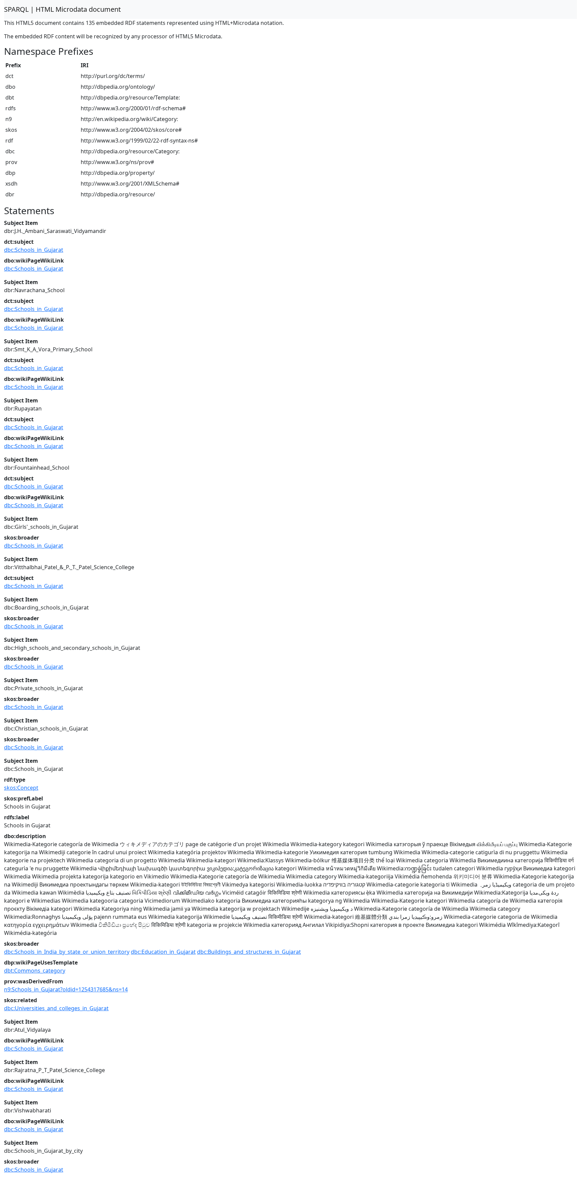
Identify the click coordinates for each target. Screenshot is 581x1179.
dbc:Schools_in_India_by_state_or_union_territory (66, 951)
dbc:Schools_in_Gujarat (33, 249)
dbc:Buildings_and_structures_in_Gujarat (249, 951)
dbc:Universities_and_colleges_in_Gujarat (56, 1008)
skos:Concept (21, 787)
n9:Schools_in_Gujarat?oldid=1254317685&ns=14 (66, 989)
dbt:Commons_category (34, 970)
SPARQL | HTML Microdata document (62, 9)
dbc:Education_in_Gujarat (163, 951)
